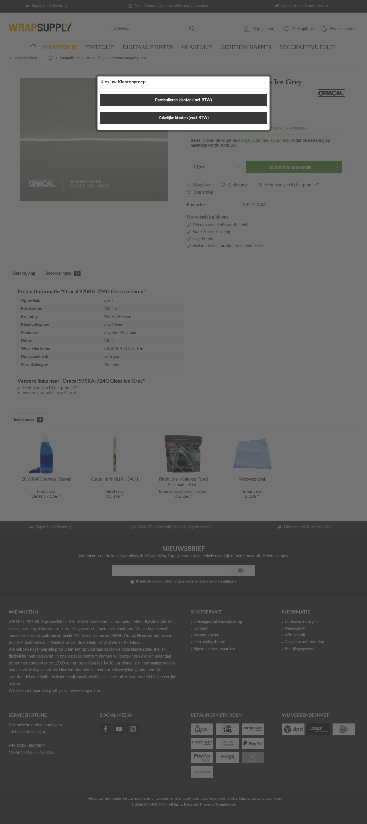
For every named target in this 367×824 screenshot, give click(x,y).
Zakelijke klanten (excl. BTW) (184, 118)
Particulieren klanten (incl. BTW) (183, 100)
